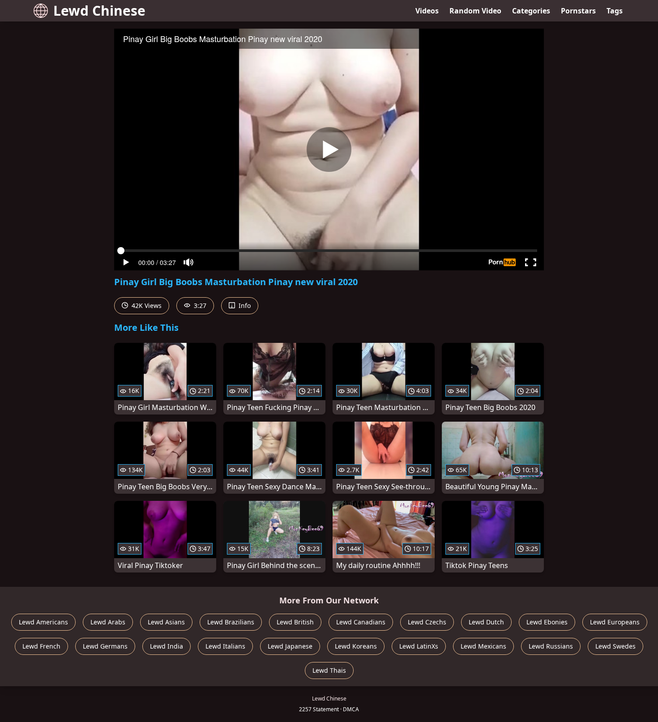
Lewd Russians (551, 646)
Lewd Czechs (427, 622)
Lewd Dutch (486, 622)
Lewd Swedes (615, 646)
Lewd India (166, 646)
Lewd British (295, 622)
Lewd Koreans (356, 646)
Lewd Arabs (107, 622)
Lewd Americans (43, 622)
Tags (615, 11)
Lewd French (41, 646)
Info (244, 305)
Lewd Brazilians (230, 622)
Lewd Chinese (99, 10)
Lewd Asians (166, 622)
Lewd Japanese (290, 646)
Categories (531, 11)
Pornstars (578, 11)
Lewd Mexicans (483, 646)
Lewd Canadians (360, 622)
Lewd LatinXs (418, 646)
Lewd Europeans (615, 622)
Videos (427, 11)
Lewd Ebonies (547, 622)
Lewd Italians (225, 646)
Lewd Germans (105, 646)
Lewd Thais (329, 670)
